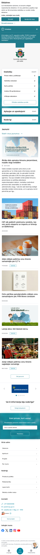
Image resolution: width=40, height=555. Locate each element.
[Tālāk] (36, 388)
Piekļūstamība (6, 482)
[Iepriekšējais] (4, 388)
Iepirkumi (5, 453)
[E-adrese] (5, 513)
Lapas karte (6, 487)
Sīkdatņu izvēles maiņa (9, 492)
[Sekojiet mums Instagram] (14, 530)
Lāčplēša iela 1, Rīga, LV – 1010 (13, 510)
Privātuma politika (7, 476)
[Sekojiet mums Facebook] (2, 530)
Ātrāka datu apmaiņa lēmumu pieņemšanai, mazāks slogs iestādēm (19, 161)
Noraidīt (10, 19)
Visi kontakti (11, 519)
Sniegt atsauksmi (20, 408)
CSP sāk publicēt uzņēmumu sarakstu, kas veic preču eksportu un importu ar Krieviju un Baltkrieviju (19, 224)
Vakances (5, 448)
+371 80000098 (9, 504)
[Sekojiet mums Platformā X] (6, 530)
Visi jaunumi (20, 376)
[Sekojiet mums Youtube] (18, 530)
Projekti (4, 459)
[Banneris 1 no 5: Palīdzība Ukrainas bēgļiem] (20, 389)
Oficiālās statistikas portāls (20, 102)
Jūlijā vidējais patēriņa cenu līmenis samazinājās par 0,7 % (16, 260)
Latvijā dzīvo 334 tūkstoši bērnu (15, 329)
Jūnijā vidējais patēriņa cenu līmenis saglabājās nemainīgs (16, 363)
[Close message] (36, 29)
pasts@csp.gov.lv (9, 507)
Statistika (13, 265)
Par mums (5, 464)
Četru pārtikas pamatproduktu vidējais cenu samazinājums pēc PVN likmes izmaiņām (20, 295)
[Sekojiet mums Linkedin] (10, 530)
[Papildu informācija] (10, 513)
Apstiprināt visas (30, 19)
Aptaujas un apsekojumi (14, 111)
